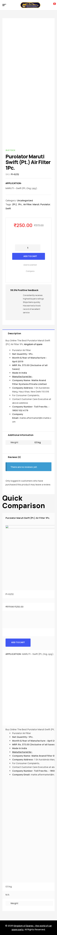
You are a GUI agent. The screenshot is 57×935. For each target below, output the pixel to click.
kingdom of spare (33, 344)
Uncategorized (25, 200)
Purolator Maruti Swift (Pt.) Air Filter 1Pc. (28, 517)
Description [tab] (14, 333)
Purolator (45, 204)
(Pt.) (14, 204)
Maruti (36, 204)
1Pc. (20, 204)
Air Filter (27, 204)
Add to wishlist (30, 265)
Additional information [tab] (20, 434)
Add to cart (30, 256)
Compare (30, 271)
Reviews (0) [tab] (14, 457)
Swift (8, 208)
